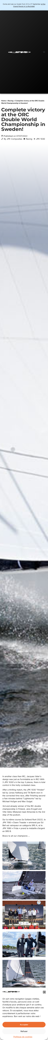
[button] (44, 992)
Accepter (24, 1024)
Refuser (24, 1031)
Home (3, 101)
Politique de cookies (22, 1037)
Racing (10, 101)
